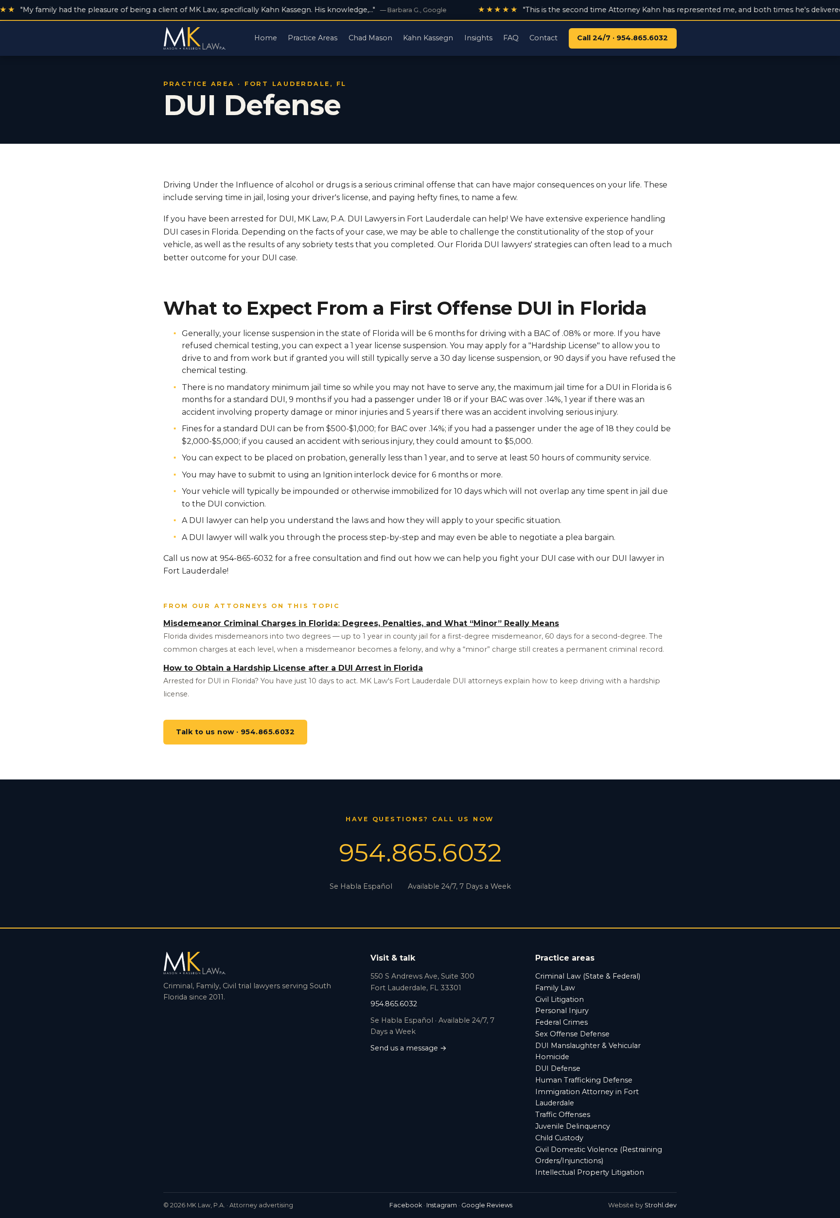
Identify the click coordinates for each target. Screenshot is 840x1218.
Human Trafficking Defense (583, 1080)
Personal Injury (562, 1010)
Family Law (555, 987)
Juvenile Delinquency (572, 1126)
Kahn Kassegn (428, 38)
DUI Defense (557, 1068)
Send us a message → (408, 1048)
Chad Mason (370, 38)
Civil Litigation (559, 999)
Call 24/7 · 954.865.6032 (622, 38)
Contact (543, 38)
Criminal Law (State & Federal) (587, 976)
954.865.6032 (420, 852)
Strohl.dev (661, 1205)
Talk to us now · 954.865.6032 (235, 731)
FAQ (511, 38)
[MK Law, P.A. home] (194, 38)
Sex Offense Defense (572, 1034)
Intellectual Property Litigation (589, 1172)
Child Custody (559, 1137)
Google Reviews (486, 1205)
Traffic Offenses (562, 1114)
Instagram (441, 1205)
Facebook (405, 1205)
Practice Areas (312, 38)
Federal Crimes (561, 1022)
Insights (478, 38)
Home (265, 38)
